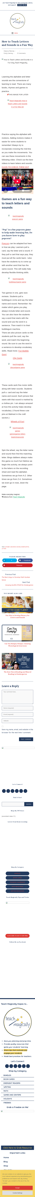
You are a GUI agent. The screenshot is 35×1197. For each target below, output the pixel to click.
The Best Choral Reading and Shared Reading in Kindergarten (17, 673)
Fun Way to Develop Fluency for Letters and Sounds (17, 616)
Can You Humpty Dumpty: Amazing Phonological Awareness (17, 645)
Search (28, 804)
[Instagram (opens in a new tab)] (19, 7)
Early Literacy (8, 53)
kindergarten (25, 547)
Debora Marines (9, 51)
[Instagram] (12, 791)
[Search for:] (22, 33)
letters (4, 548)
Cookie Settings (17, 1193)
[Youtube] (25, 791)
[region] (17, 1183)
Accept (17, 1188)
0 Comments (21, 53)
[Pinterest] (21, 791)
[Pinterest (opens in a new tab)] (16, 7)
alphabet (7, 547)
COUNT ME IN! (22, 5)
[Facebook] (8, 791)
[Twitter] (11, 1066)
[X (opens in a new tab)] (12, 7)
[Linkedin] (24, 1066)
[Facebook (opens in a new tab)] (14, 7)
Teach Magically (19, 497)
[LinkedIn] (17, 791)
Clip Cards (17, 358)
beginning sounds (16, 547)
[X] (4, 791)
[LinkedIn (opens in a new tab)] (21, 7)
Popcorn (5, 243)
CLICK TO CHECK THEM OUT (15, 167)
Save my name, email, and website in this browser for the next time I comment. (17, 731)
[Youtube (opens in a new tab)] (24, 7)
